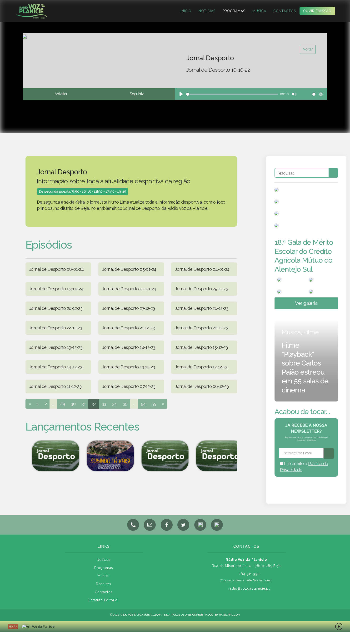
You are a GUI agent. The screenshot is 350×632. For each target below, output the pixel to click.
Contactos (284, 11)
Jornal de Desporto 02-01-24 (129, 288)
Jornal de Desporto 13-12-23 (128, 366)
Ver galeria (306, 303)
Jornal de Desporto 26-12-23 (201, 308)
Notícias (207, 11)
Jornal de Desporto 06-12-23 (202, 386)
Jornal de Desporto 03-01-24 (56, 288)
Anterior (61, 94)
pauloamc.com (229, 614)
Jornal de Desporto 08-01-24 (56, 269)
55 (154, 403)
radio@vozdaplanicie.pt (249, 588)
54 (143, 403)
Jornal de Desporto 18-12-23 (128, 347)
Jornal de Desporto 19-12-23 (55, 347)
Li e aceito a (304, 466)
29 (62, 403)
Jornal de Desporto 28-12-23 (55, 308)
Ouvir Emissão (317, 11)
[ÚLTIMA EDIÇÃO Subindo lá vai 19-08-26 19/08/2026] (104, 456)
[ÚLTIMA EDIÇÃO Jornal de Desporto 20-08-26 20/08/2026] (214, 456)
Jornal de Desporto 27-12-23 (128, 308)
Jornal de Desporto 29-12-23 (201, 288)
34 (114, 403)
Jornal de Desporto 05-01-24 (129, 269)
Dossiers (103, 584)
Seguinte (137, 94)
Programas (234, 11)
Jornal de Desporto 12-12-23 (201, 366)
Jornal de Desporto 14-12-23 (55, 366)
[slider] (232, 94)
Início (185, 11)
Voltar (308, 49)
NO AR (13, 626)
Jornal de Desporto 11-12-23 (55, 386)
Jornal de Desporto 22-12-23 (55, 327)
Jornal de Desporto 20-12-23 (201, 327)
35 (125, 403)
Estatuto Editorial (104, 600)
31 (83, 403)
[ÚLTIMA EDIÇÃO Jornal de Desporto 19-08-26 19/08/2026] (50, 456)
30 (73, 403)
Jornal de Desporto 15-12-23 (201, 347)
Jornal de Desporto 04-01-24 (202, 269)
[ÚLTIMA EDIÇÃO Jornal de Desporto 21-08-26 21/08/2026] (159, 456)
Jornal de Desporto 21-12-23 (128, 327)
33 (104, 403)
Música (259, 11)
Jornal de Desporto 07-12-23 (128, 386)
